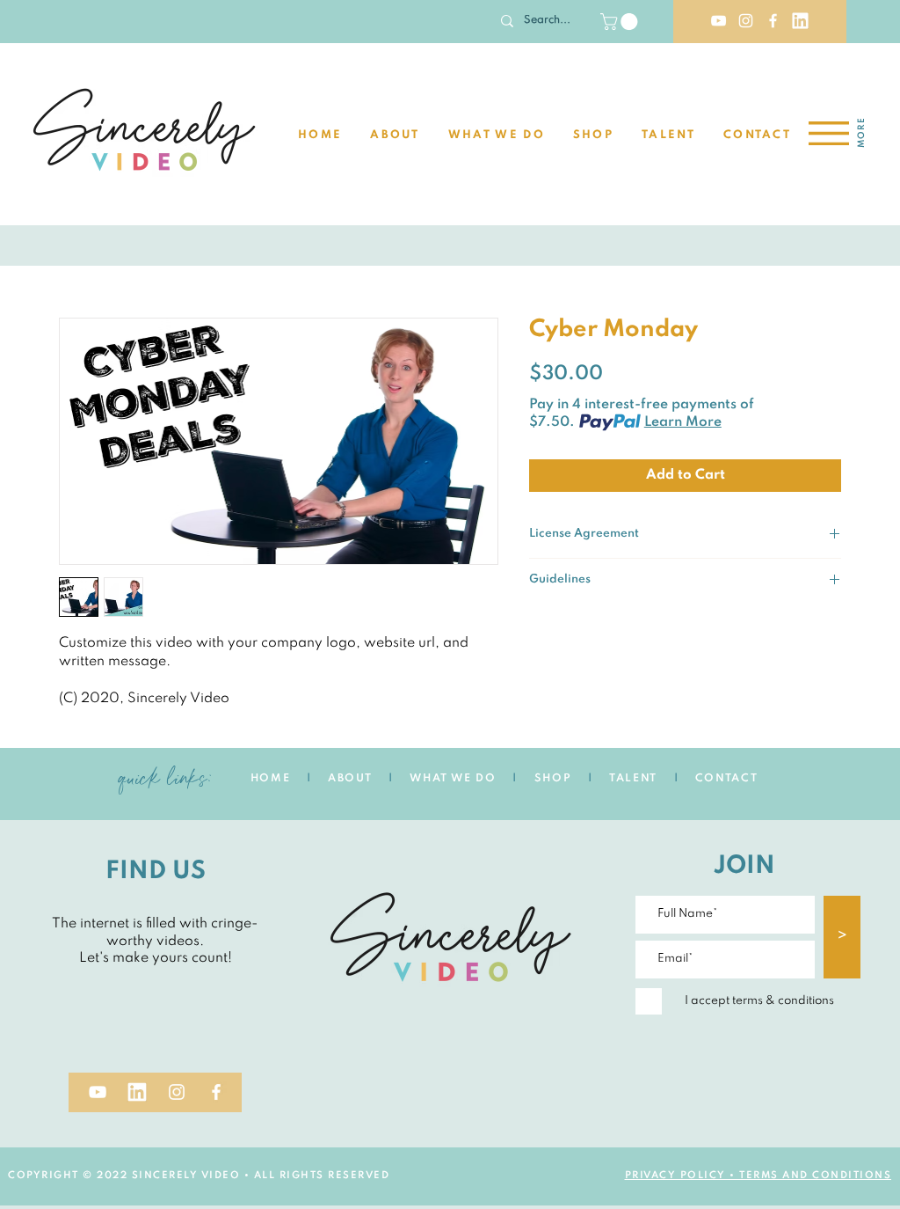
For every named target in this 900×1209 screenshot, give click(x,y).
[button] (621, 21)
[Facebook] (773, 20)
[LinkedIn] (800, 20)
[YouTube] (718, 20)
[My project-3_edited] (137, 1092)
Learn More (683, 422)
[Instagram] (746, 20)
